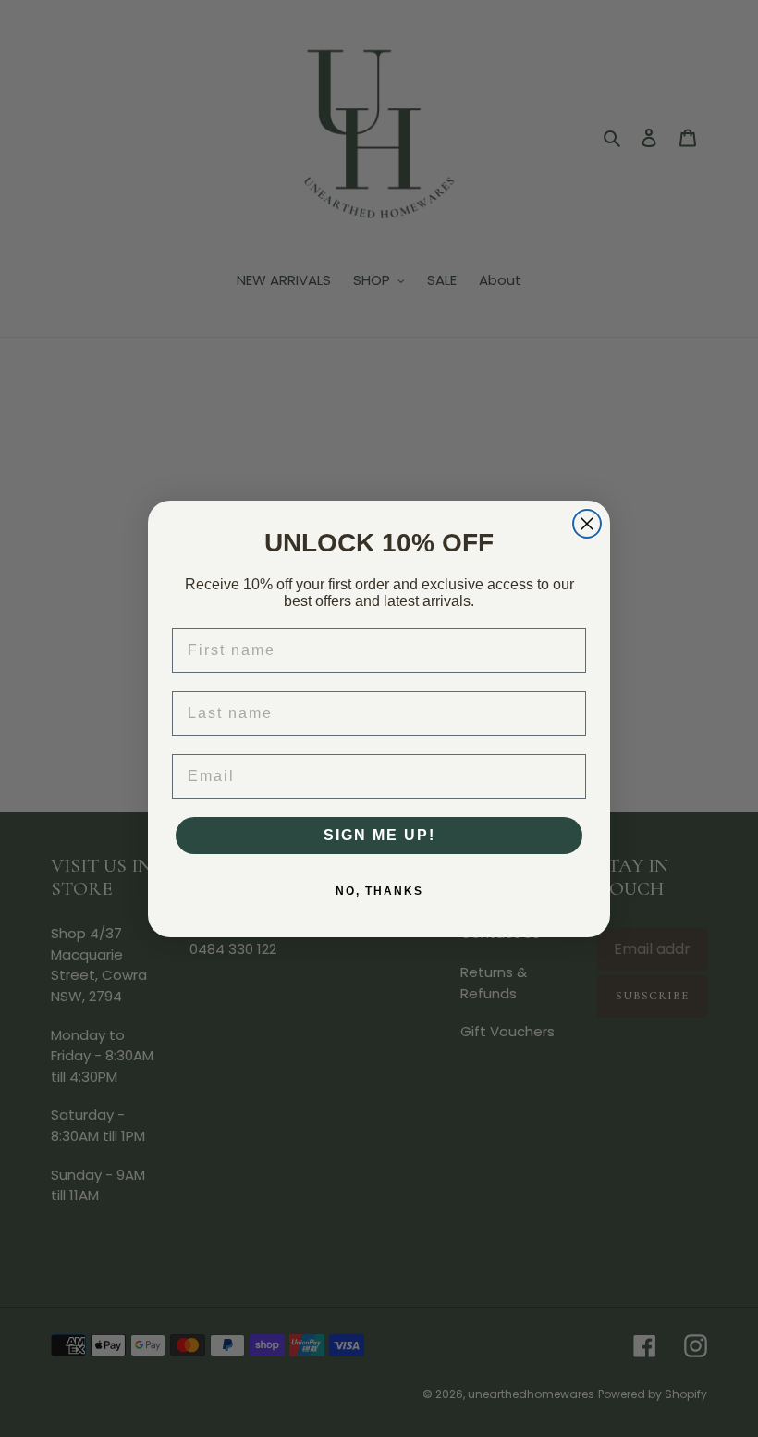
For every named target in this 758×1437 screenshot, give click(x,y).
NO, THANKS (379, 891)
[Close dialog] (587, 524)
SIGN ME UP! (379, 835)
